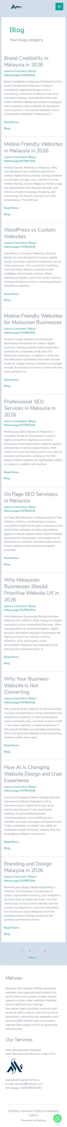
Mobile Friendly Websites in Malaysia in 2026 (33, 147)
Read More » (11, 122)
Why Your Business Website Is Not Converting (26, 685)
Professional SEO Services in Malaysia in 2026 (30, 408)
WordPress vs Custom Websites (30, 233)
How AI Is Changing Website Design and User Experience (33, 774)
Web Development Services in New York (30, 1054)
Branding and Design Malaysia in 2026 (28, 867)
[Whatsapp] (57, 1118)
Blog (32, 71)
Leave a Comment (15, 71)
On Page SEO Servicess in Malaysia (31, 497)
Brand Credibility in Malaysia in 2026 (26, 61)
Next (33, 957)
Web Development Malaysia (23, 1050)
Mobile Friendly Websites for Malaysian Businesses (33, 319)
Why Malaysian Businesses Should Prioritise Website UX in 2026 (31, 589)
